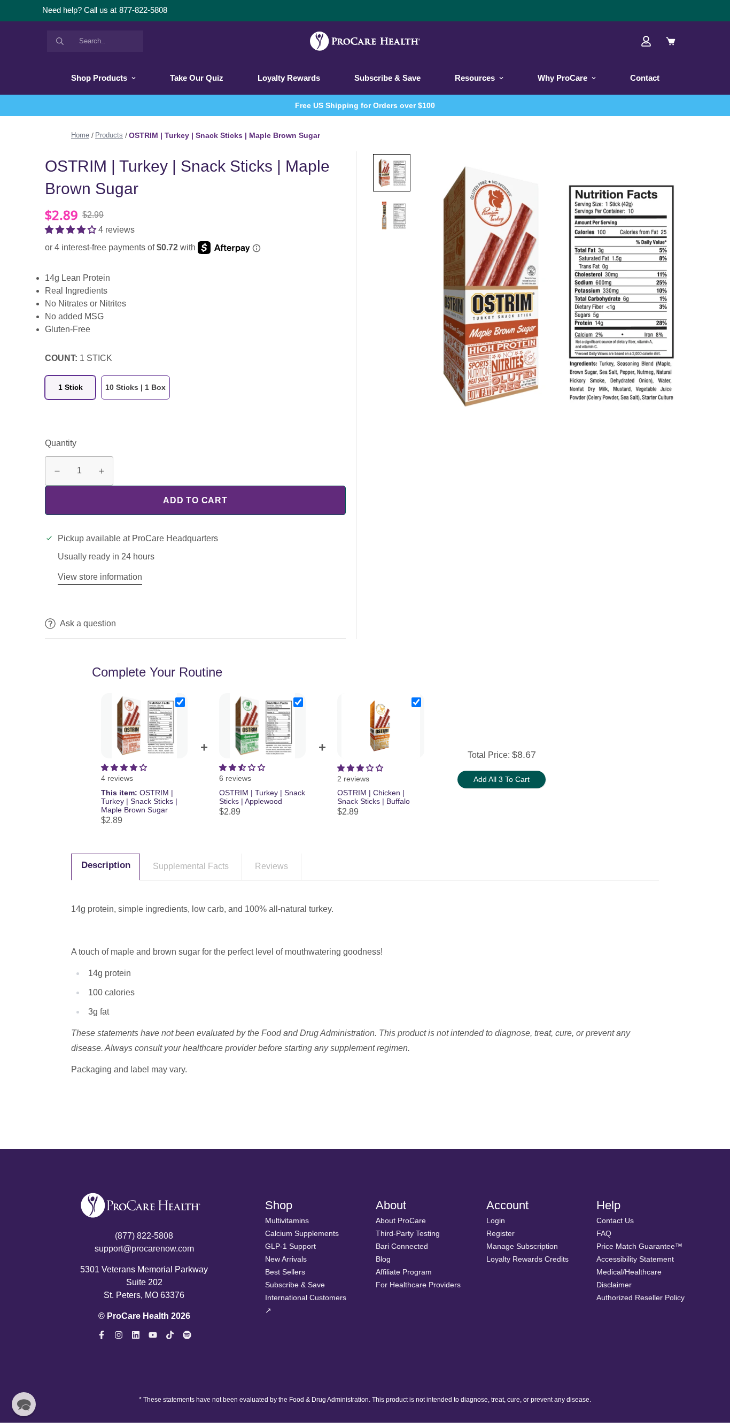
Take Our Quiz (196, 77)
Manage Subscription (522, 1246)
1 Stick (70, 387)
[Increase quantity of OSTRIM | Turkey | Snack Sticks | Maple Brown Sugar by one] (101, 471)
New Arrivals (286, 1259)
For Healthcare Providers (418, 1284)
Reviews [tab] (271, 866)
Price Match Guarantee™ (639, 1246)
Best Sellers (285, 1272)
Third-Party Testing (408, 1233)
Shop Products (99, 77)
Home (80, 135)
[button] (71, 229)
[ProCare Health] (365, 41)
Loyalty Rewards (289, 77)
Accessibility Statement (635, 1259)
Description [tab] (105, 865)
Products (109, 135)
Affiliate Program (404, 1272)
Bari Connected (402, 1246)
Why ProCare (562, 77)
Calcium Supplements (302, 1233)
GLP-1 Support (290, 1246)
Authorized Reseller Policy (640, 1297)
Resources (475, 77)
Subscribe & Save (387, 77)
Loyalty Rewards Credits (527, 1259)
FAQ (603, 1233)
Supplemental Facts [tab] (191, 866)
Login (495, 1220)
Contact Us (615, 1220)
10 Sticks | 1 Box (135, 387)
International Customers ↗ (305, 1304)
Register (500, 1233)
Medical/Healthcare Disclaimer (629, 1278)
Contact (644, 77)
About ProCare (401, 1220)
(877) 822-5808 (144, 1235)
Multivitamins (287, 1220)
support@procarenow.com (144, 1248)
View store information (100, 576)
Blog (383, 1259)
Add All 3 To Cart (501, 779)
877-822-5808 (143, 9)
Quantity (60, 443)
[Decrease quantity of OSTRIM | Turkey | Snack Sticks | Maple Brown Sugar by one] (56, 471)
